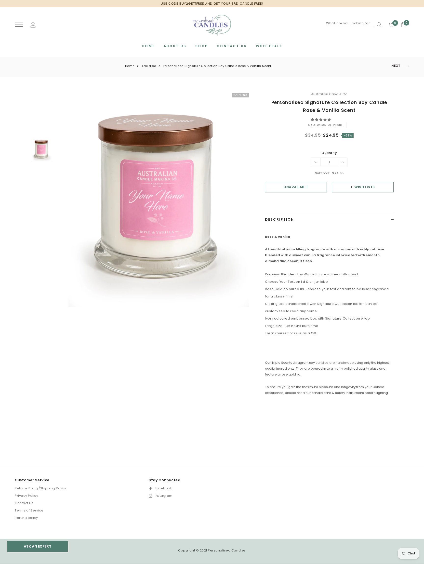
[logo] (212, 25)
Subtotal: (322, 173)
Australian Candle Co (329, 94)
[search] (378, 25)
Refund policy (26, 517)
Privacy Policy (26, 495)
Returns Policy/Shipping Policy (40, 488)
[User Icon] (33, 24)
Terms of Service (29, 510)
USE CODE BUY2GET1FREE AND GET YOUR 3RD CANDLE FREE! (212, 3)
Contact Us (24, 503)
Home (129, 66)
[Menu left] (19, 25)
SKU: (312, 124)
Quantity (329, 152)
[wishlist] (391, 25)
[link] (41, 149)
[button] (321, 119)
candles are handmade (335, 362)
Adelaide (149, 66)
